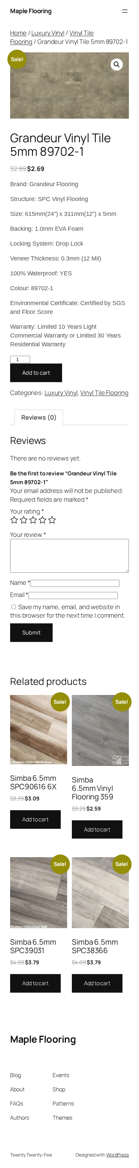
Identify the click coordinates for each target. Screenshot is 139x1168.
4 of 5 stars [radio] (42, 520)
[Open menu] (125, 11)
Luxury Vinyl (47, 32)
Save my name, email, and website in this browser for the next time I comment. (67, 611)
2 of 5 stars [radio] (24, 520)
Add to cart (36, 372)
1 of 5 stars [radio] (14, 520)
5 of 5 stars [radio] (52, 520)
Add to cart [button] (35, 819)
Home (18, 32)
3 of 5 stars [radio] (33, 520)
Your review (28, 534)
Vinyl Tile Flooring (104, 392)
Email (19, 594)
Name (20, 582)
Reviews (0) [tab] (39, 417)
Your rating (27, 511)
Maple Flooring (30, 10)
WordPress (117, 1154)
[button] (117, 64)
